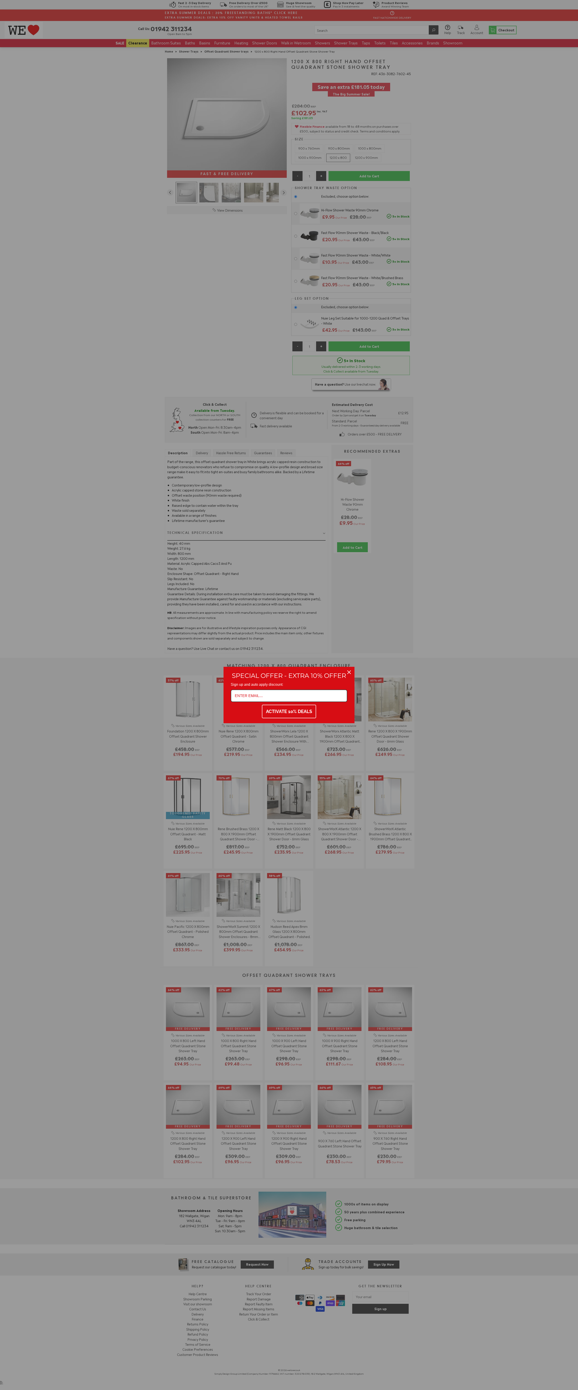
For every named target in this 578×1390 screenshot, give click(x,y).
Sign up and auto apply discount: (257, 684)
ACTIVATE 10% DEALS (289, 711)
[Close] (349, 672)
